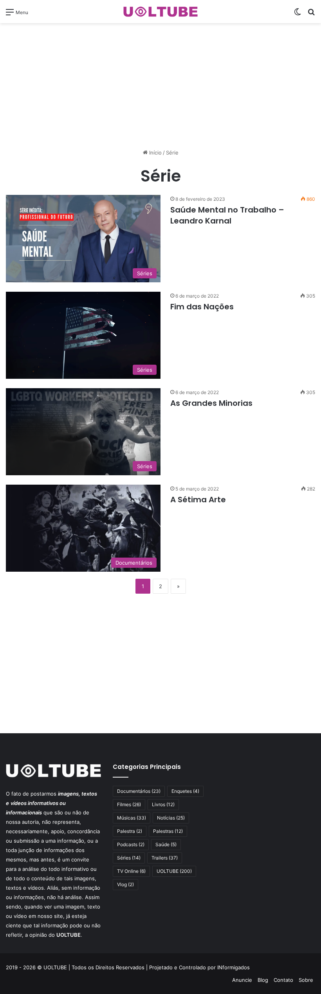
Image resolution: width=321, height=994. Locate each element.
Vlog (125, 884)
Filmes (129, 804)
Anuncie (242, 980)
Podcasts (130, 844)
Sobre (306, 980)
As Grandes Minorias (211, 403)
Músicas (131, 818)
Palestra (129, 831)
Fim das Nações (202, 306)
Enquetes (185, 791)
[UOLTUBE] (160, 11)
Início (155, 152)
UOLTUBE (174, 871)
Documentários (138, 791)
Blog (263, 980)
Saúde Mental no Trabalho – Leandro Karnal (227, 215)
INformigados (233, 967)
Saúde (166, 844)
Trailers (164, 858)
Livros (163, 804)
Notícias (171, 818)
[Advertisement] (160, 86)
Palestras (168, 831)
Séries (129, 858)
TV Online (131, 871)
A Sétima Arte (198, 499)
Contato (283, 980)
